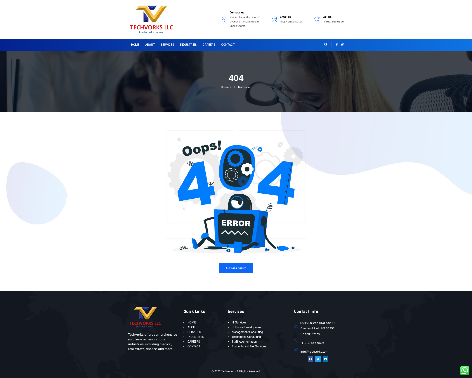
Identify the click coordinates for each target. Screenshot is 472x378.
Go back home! (236, 268)
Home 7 (226, 87)
